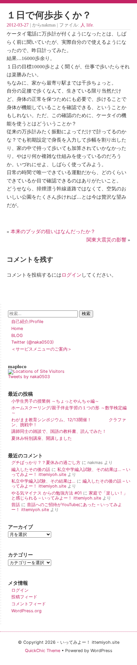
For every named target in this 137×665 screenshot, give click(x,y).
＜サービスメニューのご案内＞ (41, 349)
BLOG (17, 335)
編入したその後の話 (30, 469)
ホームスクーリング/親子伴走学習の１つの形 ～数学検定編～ (69, 410)
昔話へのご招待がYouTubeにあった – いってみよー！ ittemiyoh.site (66, 507)
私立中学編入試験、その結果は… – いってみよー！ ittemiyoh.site (70, 472)
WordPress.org (26, 610)
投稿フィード (24, 596)
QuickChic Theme (42, 650)
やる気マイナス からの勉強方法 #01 (46, 493)
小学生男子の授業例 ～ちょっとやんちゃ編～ (55, 401)
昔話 (15, 504)
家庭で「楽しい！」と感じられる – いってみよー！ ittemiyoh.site (69, 495)
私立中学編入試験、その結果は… (43, 481)
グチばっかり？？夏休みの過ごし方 (45, 462)
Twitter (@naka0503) (32, 342)
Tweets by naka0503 (29, 376)
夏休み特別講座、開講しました (41, 438)
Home (17, 328)
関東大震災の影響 (106, 239)
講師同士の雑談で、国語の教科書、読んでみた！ (58, 431)
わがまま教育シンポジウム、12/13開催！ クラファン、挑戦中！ (68, 422)
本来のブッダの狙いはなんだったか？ (53, 231)
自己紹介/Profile (27, 321)
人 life (86, 25)
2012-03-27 (18, 25)
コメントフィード (28, 603)
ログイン (71, 275)
